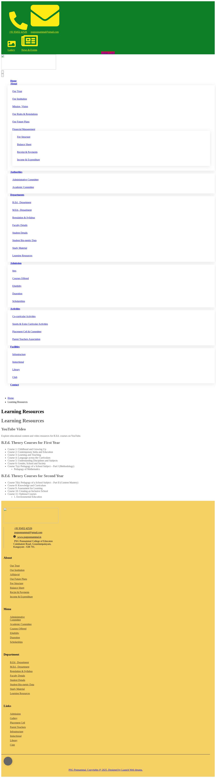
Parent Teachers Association (26, 339)
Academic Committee (23, 187)
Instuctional (18, 362)
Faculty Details (19, 225)
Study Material (19, 248)
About (13, 83)
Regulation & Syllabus (23, 217)
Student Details (20, 232)
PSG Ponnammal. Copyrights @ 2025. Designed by (95, 770)
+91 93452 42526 (18, 32)
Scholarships (18, 301)
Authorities (16, 172)
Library (16, 369)
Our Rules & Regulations (25, 114)
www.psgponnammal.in (29, 537)
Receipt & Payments (27, 152)
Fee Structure (23, 136)
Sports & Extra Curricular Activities (30, 324)
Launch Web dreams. (132, 770)
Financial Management (23, 129)
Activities (15, 308)
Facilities (15, 346)
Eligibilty (17, 286)
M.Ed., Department (22, 210)
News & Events (29, 50)
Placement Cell (17, 722)
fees (14, 270)
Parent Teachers (18, 727)
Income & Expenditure (28, 159)
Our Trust (17, 91)
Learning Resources (22, 255)
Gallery (11, 50)
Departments (17, 194)
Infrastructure (19, 354)
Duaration (17, 293)
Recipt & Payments (19, 592)
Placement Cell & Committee (26, 331)
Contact (14, 384)
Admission (16, 263)
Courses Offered (20, 278)
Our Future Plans (20, 121)
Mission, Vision (20, 106)
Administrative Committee (25, 179)
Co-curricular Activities (24, 316)
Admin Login (108, 52)
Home (11, 398)
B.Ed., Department (21, 202)
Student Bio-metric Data (24, 240)
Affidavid (15, 574)
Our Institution (19, 99)
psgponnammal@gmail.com (45, 32)
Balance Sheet (24, 144)
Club (14, 377)
